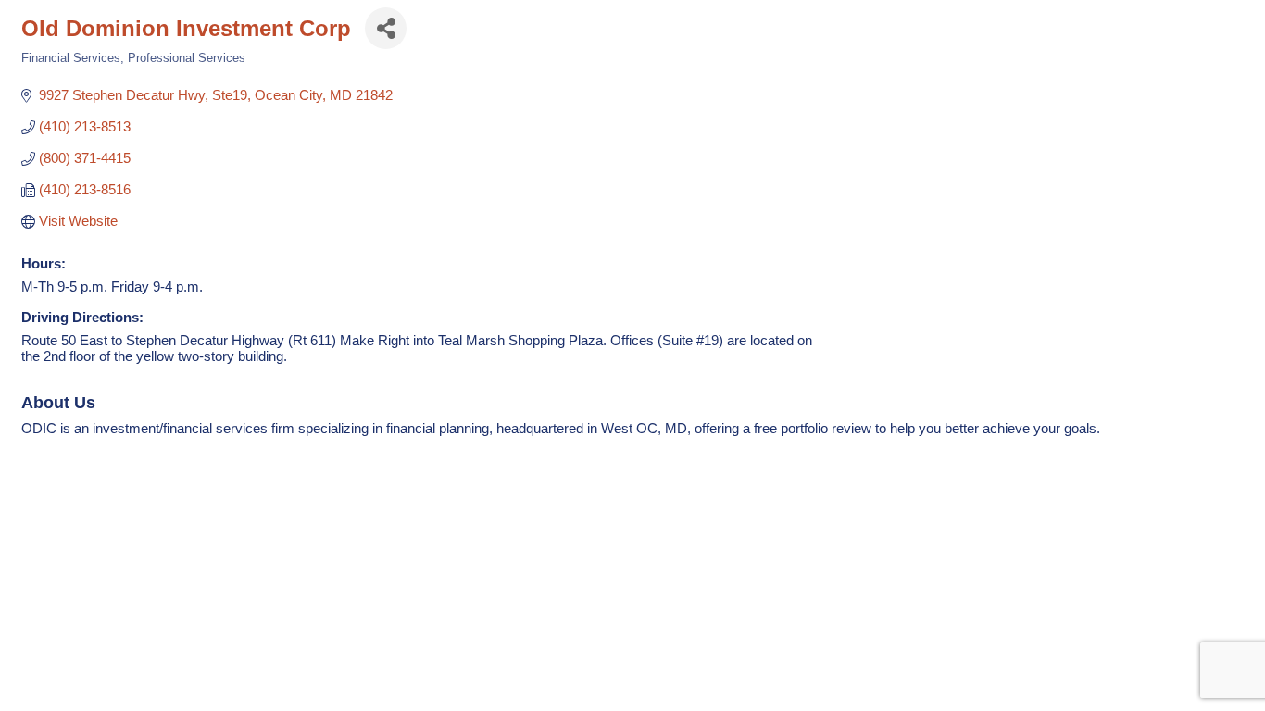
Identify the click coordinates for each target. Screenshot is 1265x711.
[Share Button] (386, 28)
